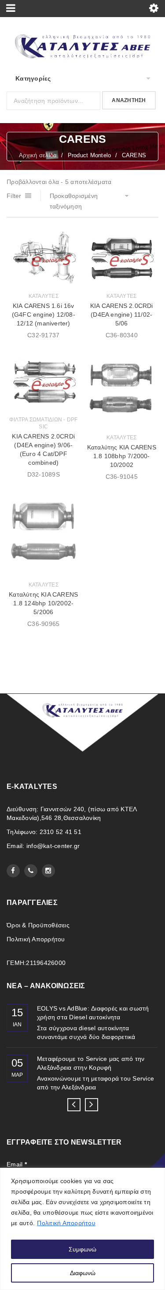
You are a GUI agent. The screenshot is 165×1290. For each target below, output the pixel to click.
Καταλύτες (44, 296)
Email (17, 1164)
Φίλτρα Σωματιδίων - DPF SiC (43, 423)
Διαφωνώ (82, 1272)
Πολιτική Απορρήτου (66, 1222)
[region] (82, 1229)
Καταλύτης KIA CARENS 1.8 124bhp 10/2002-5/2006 (43, 603)
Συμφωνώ (82, 1249)
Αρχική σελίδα (38, 155)
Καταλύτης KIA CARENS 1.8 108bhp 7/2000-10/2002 (121, 456)
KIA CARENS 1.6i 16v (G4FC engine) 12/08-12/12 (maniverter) (43, 314)
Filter (14, 195)
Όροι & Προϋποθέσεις (38, 925)
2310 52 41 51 (60, 831)
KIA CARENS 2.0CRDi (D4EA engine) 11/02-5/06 (121, 314)
